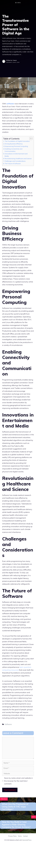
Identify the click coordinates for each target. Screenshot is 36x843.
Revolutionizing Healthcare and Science (18, 158)
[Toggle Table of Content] (30, 138)
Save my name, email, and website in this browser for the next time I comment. (18, 781)
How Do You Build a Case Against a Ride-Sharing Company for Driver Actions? (16, 824)
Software (8, 724)
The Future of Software (13, 163)
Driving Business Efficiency (14, 144)
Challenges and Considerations (15, 161)
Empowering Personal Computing (16, 146)
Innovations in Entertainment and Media (16, 155)
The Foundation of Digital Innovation (17, 141)
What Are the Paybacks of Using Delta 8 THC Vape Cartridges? (15, 807)
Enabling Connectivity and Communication (13, 150)
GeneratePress (26, 840)
